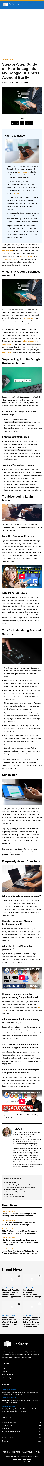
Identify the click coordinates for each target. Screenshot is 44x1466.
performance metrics (9, 259)
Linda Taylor (23, 82)
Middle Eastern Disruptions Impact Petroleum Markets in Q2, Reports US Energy (19, 1223)
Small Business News (8, 1211)
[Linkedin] (27, 123)
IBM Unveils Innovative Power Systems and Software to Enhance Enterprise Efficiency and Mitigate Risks (20, 1242)
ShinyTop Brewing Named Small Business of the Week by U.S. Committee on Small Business (21, 1232)
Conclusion (9, 1194)
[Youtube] (29, 1461)
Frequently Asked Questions (15, 1197)
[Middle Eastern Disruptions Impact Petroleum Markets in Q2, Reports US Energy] (32, 1279)
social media (6, 344)
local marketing (27, 318)
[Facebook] (13, 123)
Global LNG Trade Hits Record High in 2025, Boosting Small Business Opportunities (19, 1214)
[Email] (31, 123)
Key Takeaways (11, 1182)
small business (7, 250)
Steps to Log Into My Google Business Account (21, 1187)
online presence (24, 172)
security (17, 193)
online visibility (7, 353)
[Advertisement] (22, 31)
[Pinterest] (22, 123)
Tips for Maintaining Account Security (18, 1192)
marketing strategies (29, 341)
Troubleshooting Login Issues (15, 1189)
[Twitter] (17, 123)
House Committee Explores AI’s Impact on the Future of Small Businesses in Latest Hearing (20, 1252)
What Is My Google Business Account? (18, 1185)
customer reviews (25, 256)
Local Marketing (7, 59)
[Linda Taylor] (7, 1147)
